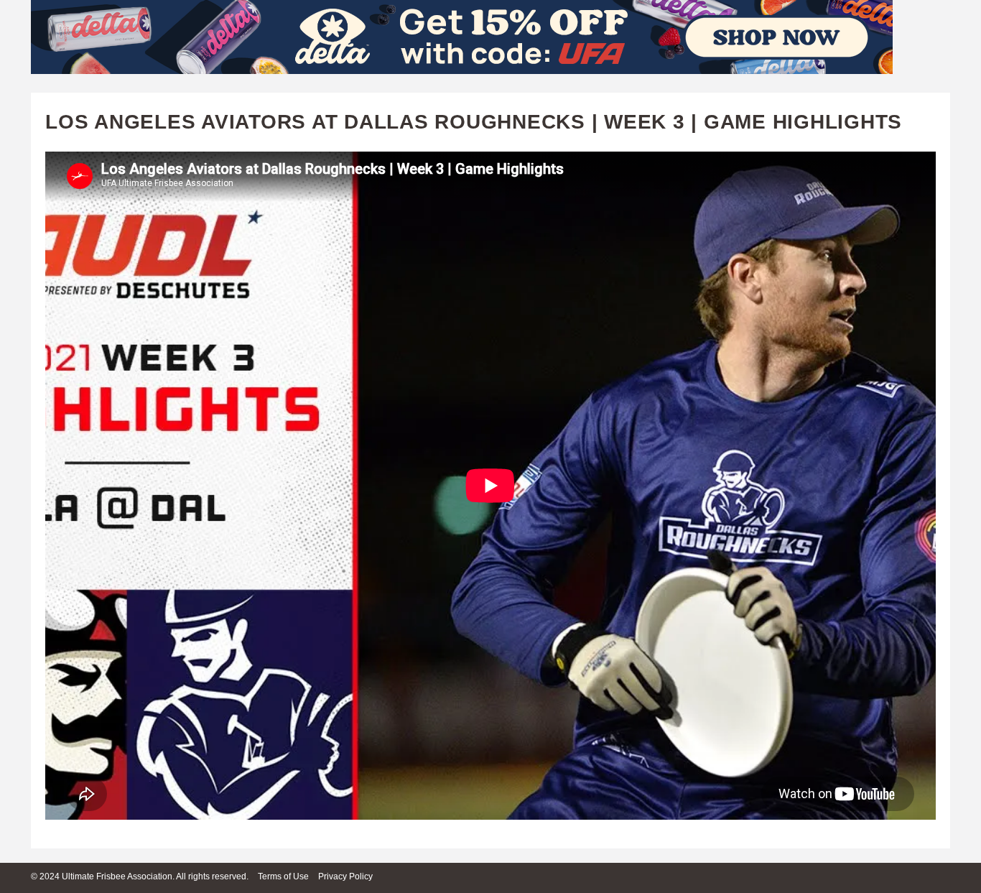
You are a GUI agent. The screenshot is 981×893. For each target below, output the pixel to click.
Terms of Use (283, 876)
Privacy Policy (345, 876)
